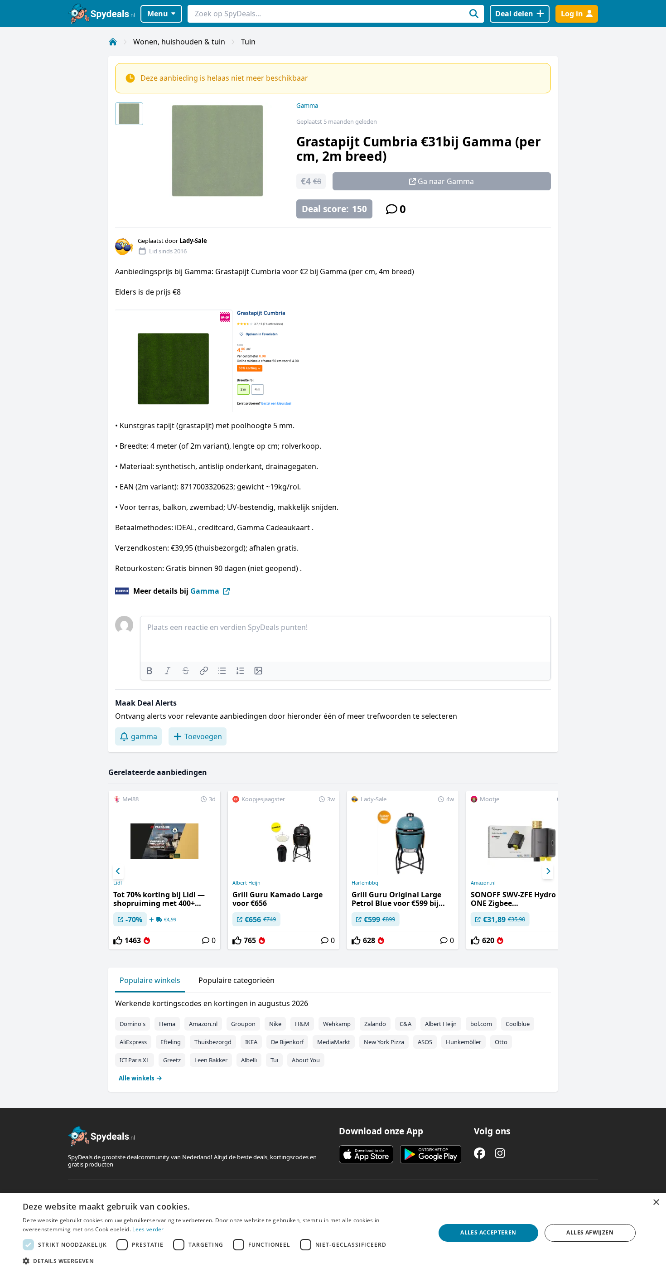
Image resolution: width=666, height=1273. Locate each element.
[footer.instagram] (500, 1153)
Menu (157, 14)
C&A (405, 1024)
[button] (223, 1260)
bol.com (481, 1024)
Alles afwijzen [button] (589, 1232)
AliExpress (133, 1042)
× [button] (655, 1202)
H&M (302, 1024)
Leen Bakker (210, 1060)
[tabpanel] (333, 1038)
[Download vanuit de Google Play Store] (430, 1154)
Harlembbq (365, 883)
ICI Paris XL (135, 1060)
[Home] (112, 41)
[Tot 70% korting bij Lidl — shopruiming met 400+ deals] (164, 870)
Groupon (243, 1024)
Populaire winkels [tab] (150, 980)
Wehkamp (337, 1024)
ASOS (425, 1042)
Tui (274, 1060)
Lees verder (148, 1229)
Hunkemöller (463, 1042)
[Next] (547, 871)
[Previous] (118, 871)
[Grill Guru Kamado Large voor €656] (283, 870)
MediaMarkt (333, 1042)
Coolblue (518, 1024)
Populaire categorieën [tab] (236, 980)
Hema (167, 1024)
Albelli (249, 1060)
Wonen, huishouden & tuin (179, 42)
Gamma (307, 105)
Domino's (132, 1024)
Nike (275, 1024)
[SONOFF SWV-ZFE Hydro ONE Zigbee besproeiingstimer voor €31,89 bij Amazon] (522, 870)
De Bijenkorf (287, 1042)
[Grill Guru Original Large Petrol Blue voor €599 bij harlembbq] (402, 870)
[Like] (117, 940)
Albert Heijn (246, 883)
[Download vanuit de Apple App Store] (366, 1154)
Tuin (248, 42)
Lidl (117, 883)
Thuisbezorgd (213, 1042)
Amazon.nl (483, 883)
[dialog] (333, 1233)
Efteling (170, 1042)
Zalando (375, 1024)
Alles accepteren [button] (488, 1232)
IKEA (251, 1042)
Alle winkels (136, 1078)
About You (306, 1060)
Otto (501, 1042)
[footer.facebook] (479, 1153)
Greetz (172, 1060)
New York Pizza (384, 1042)
